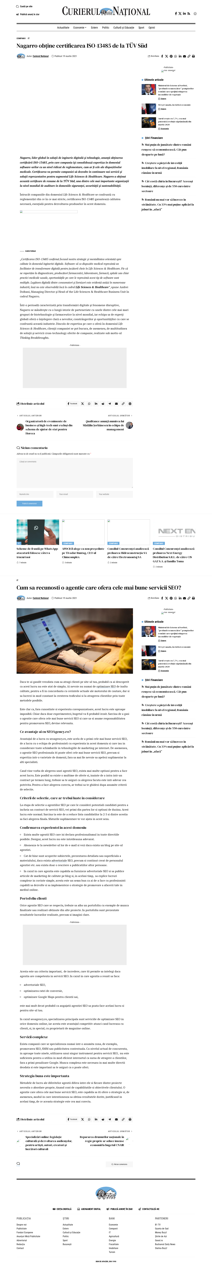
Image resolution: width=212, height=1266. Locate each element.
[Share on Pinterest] (171, 56)
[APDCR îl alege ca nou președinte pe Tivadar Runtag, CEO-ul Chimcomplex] (83, 532)
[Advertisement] (75, 368)
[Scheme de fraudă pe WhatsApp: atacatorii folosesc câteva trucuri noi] (38, 532)
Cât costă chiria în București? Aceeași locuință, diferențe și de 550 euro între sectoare (167, 186)
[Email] (184, 56)
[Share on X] (167, 56)
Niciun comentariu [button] (120, 1164)
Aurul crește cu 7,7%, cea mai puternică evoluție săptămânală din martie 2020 (174, 121)
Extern (163, 99)
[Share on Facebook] (162, 56)
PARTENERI (161, 1218)
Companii (21, 38)
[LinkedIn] (184, 13)
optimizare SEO (106, 686)
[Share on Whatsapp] (175, 56)
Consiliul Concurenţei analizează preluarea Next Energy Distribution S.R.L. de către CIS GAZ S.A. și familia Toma (173, 555)
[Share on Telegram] (110, 404)
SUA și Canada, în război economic (174, 105)
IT (29, 38)
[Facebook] (176, 13)
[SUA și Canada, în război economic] (149, 109)
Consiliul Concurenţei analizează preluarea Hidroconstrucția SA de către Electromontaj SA (128, 553)
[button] (36, 6)
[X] (180, 13)
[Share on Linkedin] (180, 56)
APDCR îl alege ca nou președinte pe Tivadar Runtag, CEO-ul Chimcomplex (83, 553)
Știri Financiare (154, 138)
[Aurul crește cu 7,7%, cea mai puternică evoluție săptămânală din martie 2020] (149, 122)
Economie (165, 129)
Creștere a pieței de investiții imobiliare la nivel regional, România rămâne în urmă (165, 168)
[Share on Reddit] (103, 404)
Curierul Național (41, 56)
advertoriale (59, 860)
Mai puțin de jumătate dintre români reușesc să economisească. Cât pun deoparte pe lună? (166, 150)
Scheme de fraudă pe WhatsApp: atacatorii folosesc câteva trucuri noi (37, 553)
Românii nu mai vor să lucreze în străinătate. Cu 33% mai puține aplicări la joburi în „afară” (168, 205)
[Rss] (188, 13)
